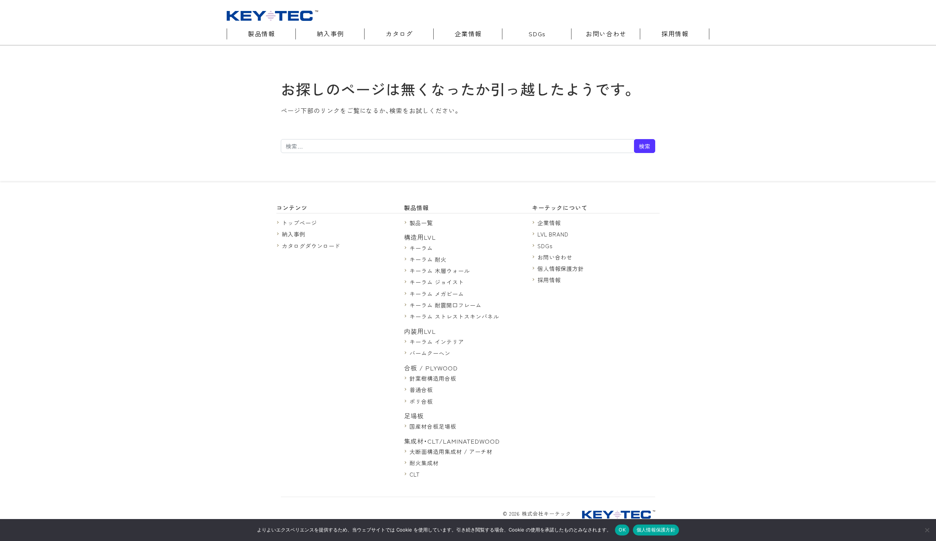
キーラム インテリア (437, 341)
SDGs (537, 33)
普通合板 (421, 389)
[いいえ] (927, 530)
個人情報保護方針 (560, 268)
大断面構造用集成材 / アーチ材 (451, 451)
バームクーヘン (430, 353)
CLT (415, 474)
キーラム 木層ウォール (440, 270)
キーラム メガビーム (437, 294)
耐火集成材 (424, 463)
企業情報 (468, 33)
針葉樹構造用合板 (433, 378)
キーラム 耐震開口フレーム (445, 305)
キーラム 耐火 (428, 259)
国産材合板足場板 (433, 426)
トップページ (299, 223)
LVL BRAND (553, 234)
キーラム (421, 248)
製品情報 (261, 33)
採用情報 (674, 33)
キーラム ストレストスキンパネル (454, 316)
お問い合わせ (606, 33)
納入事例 (330, 33)
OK (622, 530)
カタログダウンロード (311, 246)
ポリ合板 (421, 401)
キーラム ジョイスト (437, 282)
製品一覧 (421, 223)
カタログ (399, 33)
